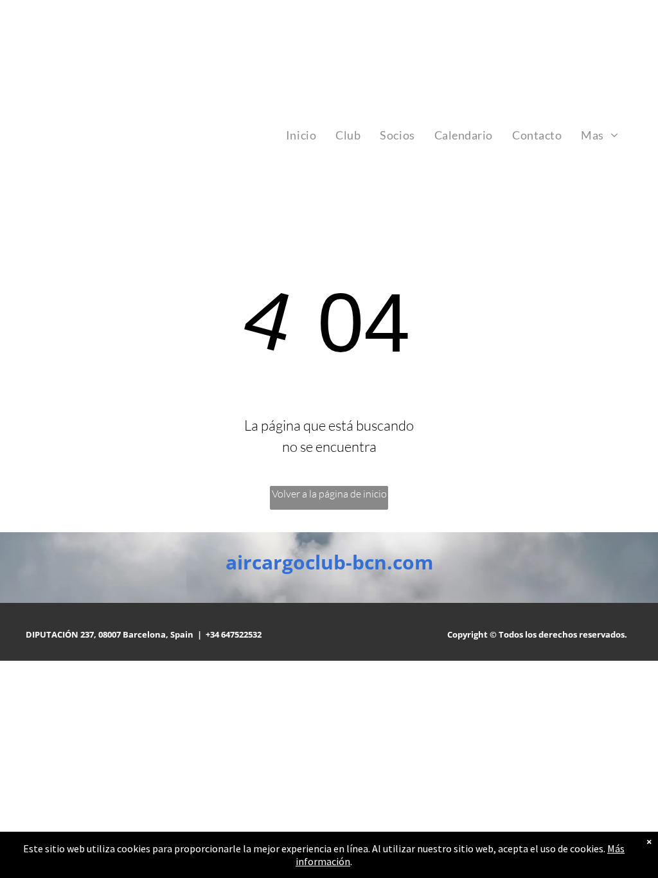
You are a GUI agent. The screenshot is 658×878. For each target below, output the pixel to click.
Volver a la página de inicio (329, 493)
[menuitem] (301, 135)
